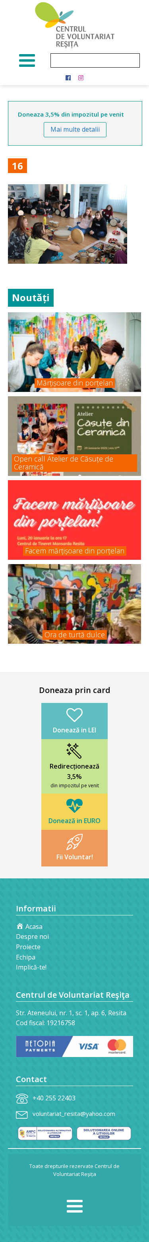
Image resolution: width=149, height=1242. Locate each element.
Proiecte (28, 946)
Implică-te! (31, 967)
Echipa (25, 957)
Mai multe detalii (75, 129)
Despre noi (32, 936)
